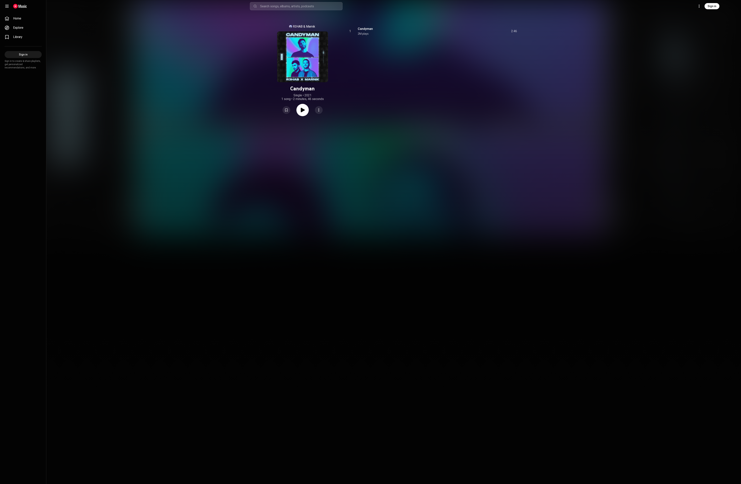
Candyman (365, 29)
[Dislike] (492, 31)
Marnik (310, 26)
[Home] (20, 6)
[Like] (484, 31)
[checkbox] (514, 31)
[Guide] (7, 6)
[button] (286, 110)
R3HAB (298, 26)
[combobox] (301, 6)
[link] (23, 18)
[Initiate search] (255, 6)
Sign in (712, 6)
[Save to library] (286, 110)
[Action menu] (319, 110)
